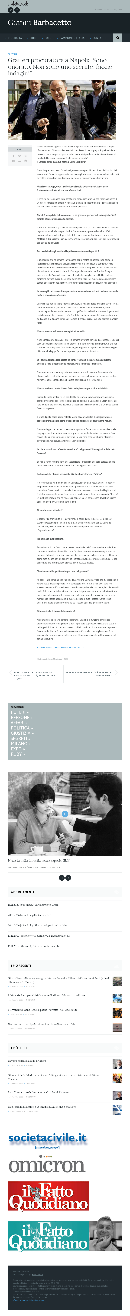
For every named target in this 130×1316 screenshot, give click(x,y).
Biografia (15, 37)
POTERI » (20, 712)
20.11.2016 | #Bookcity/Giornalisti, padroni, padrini (38, 925)
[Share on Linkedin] (20, 161)
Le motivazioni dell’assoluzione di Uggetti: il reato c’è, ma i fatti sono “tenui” (34, 675)
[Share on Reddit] (26, 161)
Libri (33, 37)
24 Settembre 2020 (17, 1111)
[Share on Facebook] (13, 156)
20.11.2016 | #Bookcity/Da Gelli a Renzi (31, 915)
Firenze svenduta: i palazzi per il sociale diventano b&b (41, 1024)
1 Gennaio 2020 (16, 1083)
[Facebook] (17, 10)
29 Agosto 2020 (16, 1065)
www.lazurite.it (37, 1274)
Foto (48, 37)
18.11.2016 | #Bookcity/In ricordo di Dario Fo (34, 946)
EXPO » (18, 748)
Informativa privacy (36, 1300)
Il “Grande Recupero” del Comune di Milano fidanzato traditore (46, 995)
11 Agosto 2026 (16, 1000)
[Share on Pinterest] (13, 161)
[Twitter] (10, 10)
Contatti (99, 37)
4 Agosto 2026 (16, 1029)
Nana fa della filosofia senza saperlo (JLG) (39, 860)
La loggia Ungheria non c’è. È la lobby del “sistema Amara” (89, 674)
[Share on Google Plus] (26, 156)
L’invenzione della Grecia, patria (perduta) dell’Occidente (43, 1010)
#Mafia (57, 648)
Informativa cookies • (21, 1300)
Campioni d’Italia (72, 37)
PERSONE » (22, 717)
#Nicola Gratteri (76, 648)
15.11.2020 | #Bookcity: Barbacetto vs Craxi (33, 905)
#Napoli (64, 648)
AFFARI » (19, 722)
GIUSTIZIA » (22, 733)
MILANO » (21, 743)
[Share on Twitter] (20, 156)
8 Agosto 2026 (16, 1014)
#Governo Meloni (44, 648)
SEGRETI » (20, 738)
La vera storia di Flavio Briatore (27, 1061)
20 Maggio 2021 (16, 1097)
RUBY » (18, 754)
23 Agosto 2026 (16, 987)
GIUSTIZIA (12, 54)
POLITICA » (22, 727)
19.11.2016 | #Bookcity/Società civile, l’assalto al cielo (39, 936)
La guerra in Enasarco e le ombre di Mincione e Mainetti (42, 1107)
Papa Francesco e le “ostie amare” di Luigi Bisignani (38, 1092)
